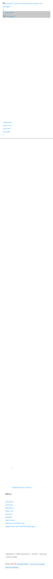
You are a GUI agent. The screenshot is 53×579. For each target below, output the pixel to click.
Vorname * (10, 300)
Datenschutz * (11, 324)
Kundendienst (14, 100)
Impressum (10, 520)
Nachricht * (10, 319)
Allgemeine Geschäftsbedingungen (20, 526)
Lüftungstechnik (15, 85)
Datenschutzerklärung (14, 523)
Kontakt (8, 517)
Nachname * (10, 305)
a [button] (3, 9)
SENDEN (13, 344)
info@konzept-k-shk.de (15, 258)
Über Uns (9, 511)
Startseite (9, 502)
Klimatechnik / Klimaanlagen (22, 67)
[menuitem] (26, 9)
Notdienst (12, 111)
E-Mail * (8, 310)
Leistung (9, 505)
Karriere (8, 514)
